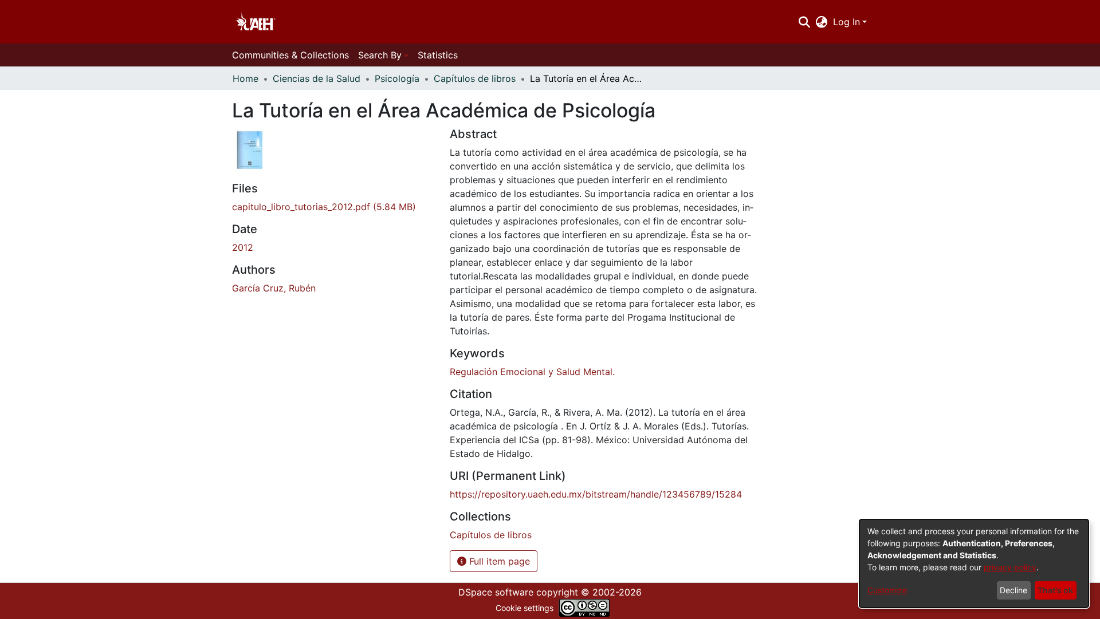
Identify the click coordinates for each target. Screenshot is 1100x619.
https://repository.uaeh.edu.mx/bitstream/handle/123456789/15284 (596, 494)
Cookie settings (524, 608)
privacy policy (1010, 567)
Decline (1013, 590)
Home (245, 78)
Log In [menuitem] (846, 21)
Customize (887, 590)
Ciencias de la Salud (316, 78)
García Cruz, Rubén (274, 288)
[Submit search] (804, 22)
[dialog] (974, 563)
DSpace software (495, 592)
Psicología (397, 78)
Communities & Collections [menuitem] (290, 55)
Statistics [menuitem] (438, 55)
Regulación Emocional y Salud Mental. (532, 371)
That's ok (1055, 590)
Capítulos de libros (475, 78)
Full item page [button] (498, 561)
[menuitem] (822, 22)
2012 (242, 247)
